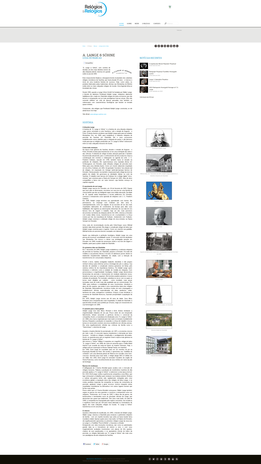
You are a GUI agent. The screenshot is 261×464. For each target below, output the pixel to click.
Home (121, 23)
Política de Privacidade (116, 459)
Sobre (129, 23)
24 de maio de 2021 (154, 81)
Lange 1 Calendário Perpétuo (158, 79)
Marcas (95, 46)
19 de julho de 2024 (154, 75)
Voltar (107, 46)
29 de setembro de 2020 (156, 91)
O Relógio (146, 23)
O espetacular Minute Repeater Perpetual (162, 64)
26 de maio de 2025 (154, 65)
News (137, 23)
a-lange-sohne (102, 46)
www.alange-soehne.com (98, 114)
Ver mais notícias (147, 97)
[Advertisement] (132, 35)
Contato (156, 23)
